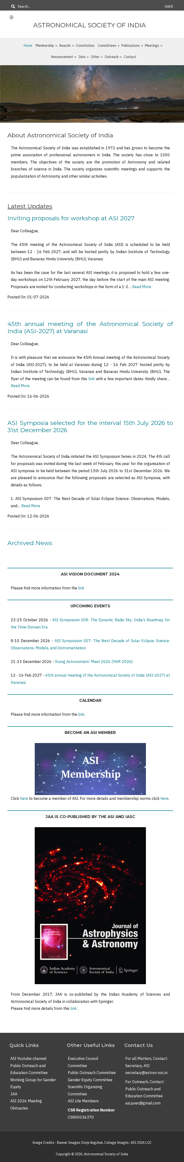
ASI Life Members (83, 1100)
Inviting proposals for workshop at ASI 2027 (70, 218)
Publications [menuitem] (129, 47)
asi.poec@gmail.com (143, 1103)
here (24, 798)
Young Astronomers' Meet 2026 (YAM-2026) (94, 661)
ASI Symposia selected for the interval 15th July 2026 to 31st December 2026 (90, 426)
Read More (141, 286)
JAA (13, 1094)
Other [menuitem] (93, 59)
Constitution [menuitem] (85, 45)
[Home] (11, 17)
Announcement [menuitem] (60, 59)
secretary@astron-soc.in (146, 1072)
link (91, 378)
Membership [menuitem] (43, 47)
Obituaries (19, 1108)
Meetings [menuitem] (150, 47)
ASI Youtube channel (28, 1058)
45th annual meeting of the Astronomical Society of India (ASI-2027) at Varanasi (90, 327)
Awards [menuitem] (63, 47)
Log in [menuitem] (169, 6)
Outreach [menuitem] (110, 59)
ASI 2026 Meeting (26, 1100)
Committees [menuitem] (105, 47)
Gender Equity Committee (90, 1079)
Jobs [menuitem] (80, 59)
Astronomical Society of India (89, 25)
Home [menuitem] (28, 45)
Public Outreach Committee (92, 1072)
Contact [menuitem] (130, 57)
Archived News (29, 542)
